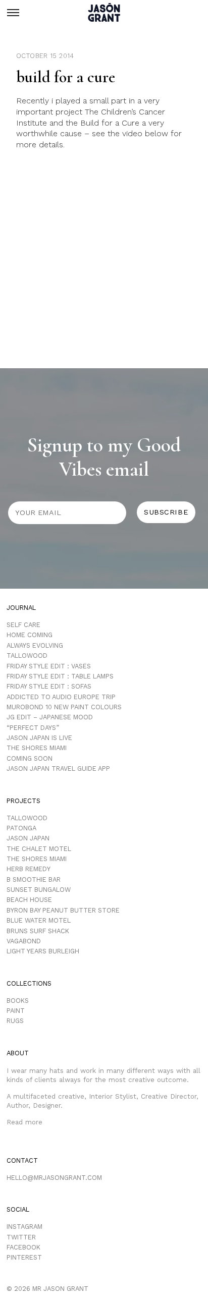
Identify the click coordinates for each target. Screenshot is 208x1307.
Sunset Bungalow (39, 889)
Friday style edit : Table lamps (60, 676)
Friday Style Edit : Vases (49, 666)
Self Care (23, 625)
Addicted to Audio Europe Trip (61, 697)
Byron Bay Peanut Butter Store (63, 910)
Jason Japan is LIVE (39, 738)
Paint (16, 1010)
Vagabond (24, 941)
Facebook (23, 1247)
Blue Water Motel (39, 920)
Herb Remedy (28, 869)
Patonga (21, 828)
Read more (24, 1122)
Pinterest (24, 1257)
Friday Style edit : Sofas (49, 686)
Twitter (21, 1237)
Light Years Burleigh (43, 951)
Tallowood (27, 655)
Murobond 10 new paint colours (64, 707)
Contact (22, 1160)
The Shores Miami (37, 748)
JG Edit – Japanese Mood (50, 717)
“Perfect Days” (33, 727)
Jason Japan (28, 838)
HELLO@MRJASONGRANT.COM (54, 1177)
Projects (23, 801)
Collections (29, 983)
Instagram (24, 1226)
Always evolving (35, 645)
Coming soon (30, 758)
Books (18, 1000)
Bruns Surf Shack (38, 931)
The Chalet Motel (39, 849)
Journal (21, 607)
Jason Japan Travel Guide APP (58, 768)
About (18, 1053)
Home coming (30, 635)
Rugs (15, 1021)
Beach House (29, 899)
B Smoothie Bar (34, 879)
